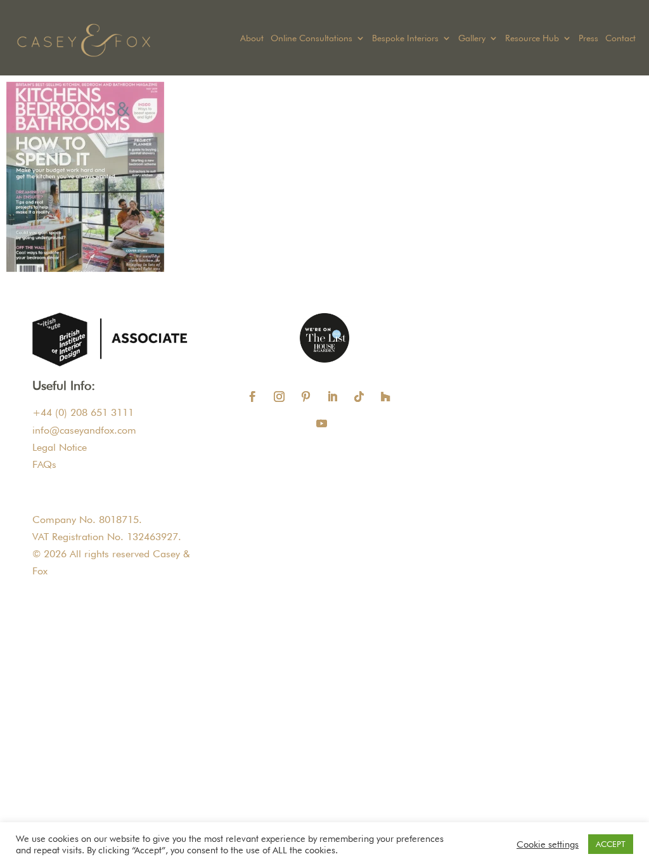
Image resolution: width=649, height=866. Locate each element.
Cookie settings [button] (548, 844)
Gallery (471, 38)
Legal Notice (59, 447)
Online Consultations (311, 38)
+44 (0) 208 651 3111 (83, 412)
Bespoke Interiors (405, 38)
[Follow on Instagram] (279, 397)
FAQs (44, 464)
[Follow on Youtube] (322, 423)
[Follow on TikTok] (359, 397)
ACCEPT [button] (611, 844)
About (252, 38)
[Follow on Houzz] (386, 397)
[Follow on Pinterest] (306, 397)
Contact (620, 38)
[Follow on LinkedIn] (333, 397)
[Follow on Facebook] (253, 397)
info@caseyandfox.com (84, 430)
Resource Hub (532, 38)
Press (588, 38)
